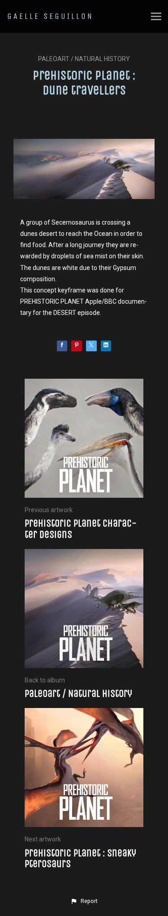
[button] (84, 901)
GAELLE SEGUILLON (50, 16)
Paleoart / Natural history (84, 58)
